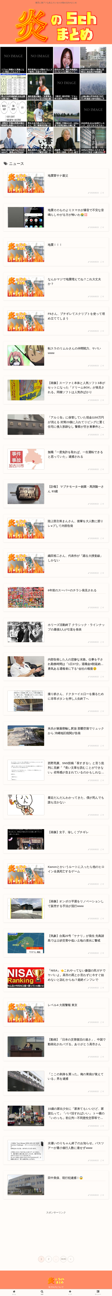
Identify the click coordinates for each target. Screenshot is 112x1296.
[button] (102, 720)
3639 (63, 1259)
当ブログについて (56, 1287)
